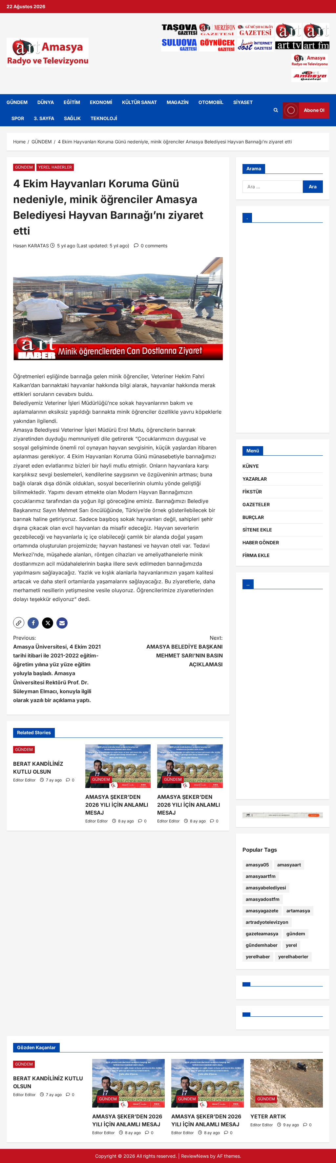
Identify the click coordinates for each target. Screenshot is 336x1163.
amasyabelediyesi (266, 887)
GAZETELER (256, 504)
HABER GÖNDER (260, 542)
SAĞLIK (72, 118)
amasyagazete (262, 910)
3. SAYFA (44, 118)
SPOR (17, 118)
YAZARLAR (254, 479)
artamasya (298, 910)
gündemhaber (262, 945)
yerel (291, 945)
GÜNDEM (17, 102)
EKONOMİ (101, 102)
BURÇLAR (253, 517)
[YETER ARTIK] (286, 1083)
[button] (18, 622)
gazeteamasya (262, 933)
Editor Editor (24, 780)
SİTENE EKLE (257, 529)
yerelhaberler (293, 956)
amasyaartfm (261, 876)
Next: (184, 651)
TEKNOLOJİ (104, 118)
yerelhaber (258, 956)
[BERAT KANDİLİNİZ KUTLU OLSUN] (46, 749)
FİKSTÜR (252, 491)
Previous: (57, 668)
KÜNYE (250, 466)
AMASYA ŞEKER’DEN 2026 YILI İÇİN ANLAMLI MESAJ (116, 805)
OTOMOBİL (211, 102)
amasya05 (257, 864)
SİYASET (243, 102)
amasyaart (289, 864)
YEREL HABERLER (55, 167)
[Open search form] (276, 110)
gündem (295, 933)
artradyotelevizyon (267, 922)
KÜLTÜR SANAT (139, 102)
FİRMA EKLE (256, 555)
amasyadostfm (263, 899)
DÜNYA (45, 102)
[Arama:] (272, 186)
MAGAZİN (178, 102)
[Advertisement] (282, 327)
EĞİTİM (72, 102)
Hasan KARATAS (31, 245)
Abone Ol (314, 110)
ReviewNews (195, 1156)
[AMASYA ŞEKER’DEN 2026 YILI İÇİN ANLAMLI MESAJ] (118, 766)
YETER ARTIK (268, 1116)
